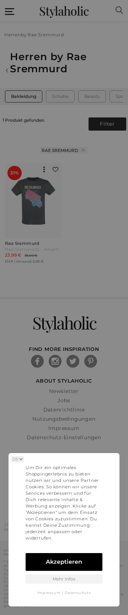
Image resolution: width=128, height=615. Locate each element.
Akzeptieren (64, 561)
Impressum (48, 592)
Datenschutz (78, 592)
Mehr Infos (64, 579)
